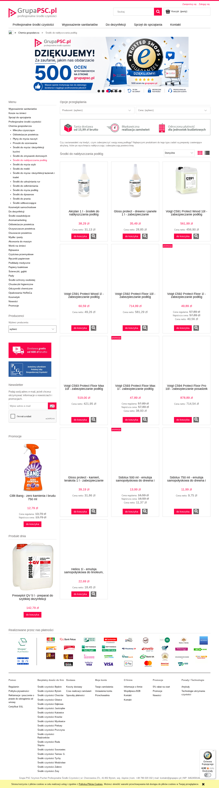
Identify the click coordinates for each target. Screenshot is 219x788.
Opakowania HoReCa (20, 292)
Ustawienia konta (103, 691)
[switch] (207, 775)
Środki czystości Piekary (49, 725)
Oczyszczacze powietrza (22, 228)
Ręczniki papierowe (19, 258)
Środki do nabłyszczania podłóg (30, 160)
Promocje (14, 305)
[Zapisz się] (52, 405)
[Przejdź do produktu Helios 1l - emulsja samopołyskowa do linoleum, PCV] (83, 543)
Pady (11, 275)
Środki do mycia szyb (24, 164)
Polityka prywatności (19, 691)
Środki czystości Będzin (49, 687)
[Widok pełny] (207, 153)
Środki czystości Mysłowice (51, 721)
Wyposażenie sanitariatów (23, 108)
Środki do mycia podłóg (25, 190)
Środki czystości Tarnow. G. (51, 754)
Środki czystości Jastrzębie (51, 708)
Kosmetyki (14, 297)
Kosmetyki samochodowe (22, 207)
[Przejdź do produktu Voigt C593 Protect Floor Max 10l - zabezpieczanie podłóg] (83, 359)
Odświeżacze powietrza (25, 134)
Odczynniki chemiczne (21, 288)
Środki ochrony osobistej (22, 280)
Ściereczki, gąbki (18, 271)
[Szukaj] (158, 12)
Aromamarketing (18, 220)
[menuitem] (33, 25)
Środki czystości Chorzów (50, 695)
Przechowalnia (102, 695)
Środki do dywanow (23, 194)
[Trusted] (109, 65)
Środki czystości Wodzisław (51, 762)
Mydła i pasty (16, 237)
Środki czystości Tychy (49, 758)
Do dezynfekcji (16, 211)
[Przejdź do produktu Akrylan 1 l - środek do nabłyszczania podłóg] (83, 185)
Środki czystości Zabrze (49, 767)
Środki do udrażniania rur (26, 181)
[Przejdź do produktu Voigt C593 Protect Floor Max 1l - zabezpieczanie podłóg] (135, 359)
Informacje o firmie (133, 687)
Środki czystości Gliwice (49, 700)
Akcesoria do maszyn (20, 241)
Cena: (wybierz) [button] (146, 110)
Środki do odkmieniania (25, 185)
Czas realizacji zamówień (78, 691)
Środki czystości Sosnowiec (51, 749)
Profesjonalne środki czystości (25, 121)
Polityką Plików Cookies (91, 784)
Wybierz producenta (18, 322)
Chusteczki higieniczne (21, 284)
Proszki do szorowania (25, 143)
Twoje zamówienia (104, 687)
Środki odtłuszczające (24, 203)
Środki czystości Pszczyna (51, 730)
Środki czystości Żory (48, 771)
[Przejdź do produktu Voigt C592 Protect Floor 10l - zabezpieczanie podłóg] (135, 267)
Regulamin (14, 687)
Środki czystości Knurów (49, 717)
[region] (109, 65)
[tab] (99, 91)
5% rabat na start (161, 687)
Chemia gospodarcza (20, 126)
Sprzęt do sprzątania (20, 117)
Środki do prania (22, 198)
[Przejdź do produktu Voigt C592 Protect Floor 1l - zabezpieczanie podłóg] (186, 267)
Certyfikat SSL (16, 706)
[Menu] (213, 751)
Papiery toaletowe (18, 267)
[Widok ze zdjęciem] (200, 153)
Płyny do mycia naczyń (25, 138)
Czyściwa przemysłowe (21, 254)
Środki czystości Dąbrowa (50, 704)
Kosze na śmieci (17, 113)
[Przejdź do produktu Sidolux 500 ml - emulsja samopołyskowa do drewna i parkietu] (135, 451)
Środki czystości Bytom (49, 691)
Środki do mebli (21, 168)
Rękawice (14, 250)
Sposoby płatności (75, 695)
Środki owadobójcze (19, 215)
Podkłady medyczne (19, 262)
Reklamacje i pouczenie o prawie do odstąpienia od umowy (21, 698)
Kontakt (128, 695)
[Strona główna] (32, 12)
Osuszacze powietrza (20, 233)
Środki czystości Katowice (50, 712)
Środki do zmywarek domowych (30, 156)
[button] (93, 236)
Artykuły (186, 687)
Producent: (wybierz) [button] (72, 110)
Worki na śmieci (17, 245)
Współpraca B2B (132, 691)
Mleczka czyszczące (24, 130)
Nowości (13, 301)
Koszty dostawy (74, 687)
